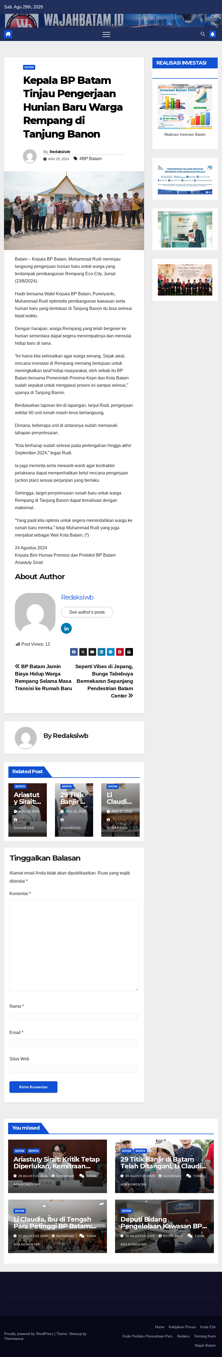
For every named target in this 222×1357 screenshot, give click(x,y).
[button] (203, 34)
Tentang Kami (205, 1336)
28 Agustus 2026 (33, 1176)
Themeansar (13, 1339)
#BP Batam (91, 158)
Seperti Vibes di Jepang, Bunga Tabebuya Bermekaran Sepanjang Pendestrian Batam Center (104, 681)
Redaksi (183, 1336)
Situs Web (19, 1059)
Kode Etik (208, 1327)
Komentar (20, 893)
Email (16, 1032)
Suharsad (66, 1176)
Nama (16, 1006)
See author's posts (87, 612)
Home (159, 1327)
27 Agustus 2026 (33, 1236)
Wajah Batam (205, 1345)
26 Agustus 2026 (140, 1236)
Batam (29, 67)
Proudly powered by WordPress (29, 1334)
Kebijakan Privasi (182, 1327)
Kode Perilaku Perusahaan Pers (148, 1336)
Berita (20, 786)
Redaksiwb (60, 151)
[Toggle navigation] (106, 34)
